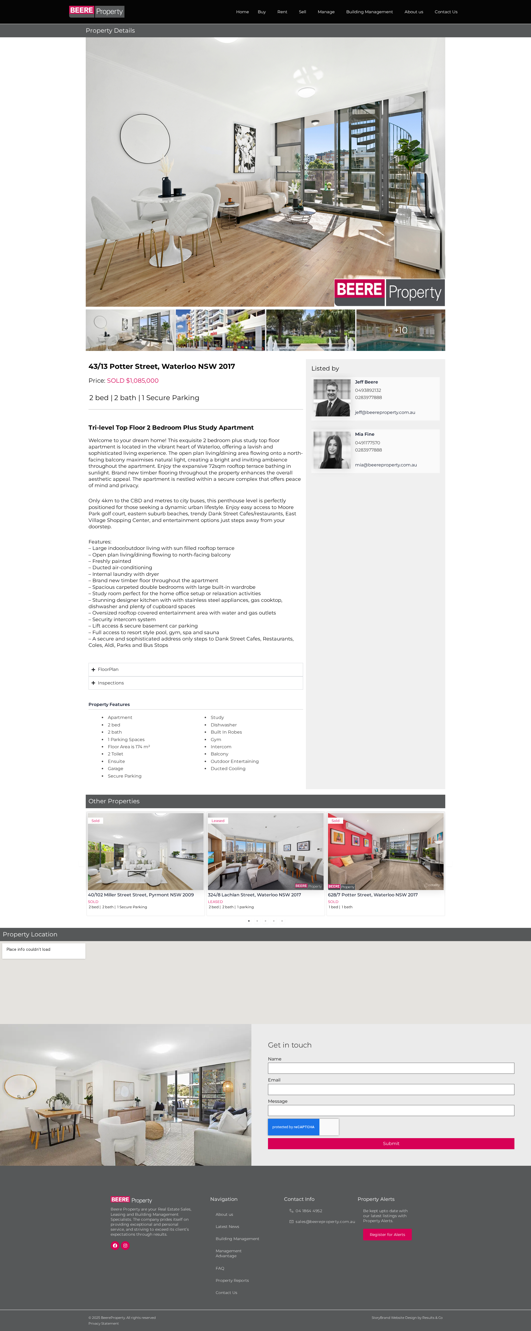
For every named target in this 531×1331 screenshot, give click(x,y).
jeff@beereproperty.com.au (385, 412)
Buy (262, 11)
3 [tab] (265, 921)
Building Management (369, 11)
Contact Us (446, 11)
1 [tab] (249, 921)
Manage (326, 11)
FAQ (220, 1268)
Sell (302, 11)
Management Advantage (229, 1253)
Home (242, 11)
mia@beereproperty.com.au (386, 465)
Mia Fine (364, 434)
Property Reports (232, 1280)
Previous (81, 864)
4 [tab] (274, 921)
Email (274, 1080)
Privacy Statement (103, 1323)
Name (275, 1059)
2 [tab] (257, 921)
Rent (282, 11)
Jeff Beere (366, 382)
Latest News (227, 1226)
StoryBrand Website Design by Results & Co (407, 1318)
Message (278, 1101)
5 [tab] (282, 921)
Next (449, 864)
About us (414, 11)
